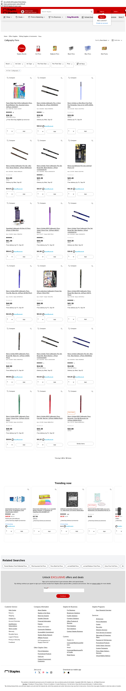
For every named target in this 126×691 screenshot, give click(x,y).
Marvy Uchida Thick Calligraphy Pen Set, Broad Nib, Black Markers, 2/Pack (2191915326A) (49, 355)
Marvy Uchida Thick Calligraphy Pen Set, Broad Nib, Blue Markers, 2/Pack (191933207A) (80, 230)
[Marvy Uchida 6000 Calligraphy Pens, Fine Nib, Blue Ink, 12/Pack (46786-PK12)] (19, 279)
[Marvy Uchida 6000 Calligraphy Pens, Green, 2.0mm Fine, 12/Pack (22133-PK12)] (19, 404)
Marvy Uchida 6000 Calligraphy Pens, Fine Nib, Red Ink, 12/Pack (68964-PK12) (50, 417)
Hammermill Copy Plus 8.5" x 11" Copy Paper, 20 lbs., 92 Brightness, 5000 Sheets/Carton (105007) (15, 510)
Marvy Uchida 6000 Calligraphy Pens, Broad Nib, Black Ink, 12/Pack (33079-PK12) (79, 293)
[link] (21, 2)
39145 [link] (13, 514)
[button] (91, 11)
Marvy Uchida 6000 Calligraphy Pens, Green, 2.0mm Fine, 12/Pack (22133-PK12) (18, 418)
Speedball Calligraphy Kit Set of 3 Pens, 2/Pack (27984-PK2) (18, 229)
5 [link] (74, 363)
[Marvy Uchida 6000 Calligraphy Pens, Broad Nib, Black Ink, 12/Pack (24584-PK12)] (19, 341)
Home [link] (5, 36)
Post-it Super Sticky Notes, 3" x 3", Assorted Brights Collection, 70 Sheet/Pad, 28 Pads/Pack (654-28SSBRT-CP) (44, 510)
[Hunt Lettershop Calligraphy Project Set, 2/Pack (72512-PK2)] (50, 279)
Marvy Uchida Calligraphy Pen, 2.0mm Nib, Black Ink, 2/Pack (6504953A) (49, 104)
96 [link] (13, 112)
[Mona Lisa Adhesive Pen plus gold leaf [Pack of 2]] (80, 153)
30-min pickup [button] (9, 524)
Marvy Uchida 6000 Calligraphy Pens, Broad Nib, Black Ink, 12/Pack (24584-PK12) (18, 355)
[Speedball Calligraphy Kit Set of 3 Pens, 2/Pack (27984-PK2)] (19, 216)
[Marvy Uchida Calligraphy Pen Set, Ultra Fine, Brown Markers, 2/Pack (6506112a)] (19, 153)
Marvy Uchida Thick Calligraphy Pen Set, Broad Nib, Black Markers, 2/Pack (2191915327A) (49, 167)
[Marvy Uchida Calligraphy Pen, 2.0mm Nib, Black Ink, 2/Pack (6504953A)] (50, 90)
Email (46, 588)
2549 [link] (68, 514)
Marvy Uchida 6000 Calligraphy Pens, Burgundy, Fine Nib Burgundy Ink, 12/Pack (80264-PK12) (79, 418)
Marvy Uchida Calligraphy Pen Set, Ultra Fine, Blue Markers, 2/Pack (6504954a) (80, 354)
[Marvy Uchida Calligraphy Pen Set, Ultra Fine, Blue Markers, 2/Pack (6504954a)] (80, 341)
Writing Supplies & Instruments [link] (28, 36)
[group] (17, 511)
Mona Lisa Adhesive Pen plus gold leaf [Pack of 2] (80, 166)
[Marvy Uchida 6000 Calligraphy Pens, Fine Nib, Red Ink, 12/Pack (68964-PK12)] (50, 404)
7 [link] (74, 300)
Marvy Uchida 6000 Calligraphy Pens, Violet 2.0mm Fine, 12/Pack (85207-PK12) (48, 230)
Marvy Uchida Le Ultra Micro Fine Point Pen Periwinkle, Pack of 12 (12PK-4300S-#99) (80, 105)
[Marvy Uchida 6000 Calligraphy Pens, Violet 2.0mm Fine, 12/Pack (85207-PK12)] (50, 216)
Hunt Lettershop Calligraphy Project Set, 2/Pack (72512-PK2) (49, 292)
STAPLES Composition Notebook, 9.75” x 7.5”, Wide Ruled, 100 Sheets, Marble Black (72, 509)
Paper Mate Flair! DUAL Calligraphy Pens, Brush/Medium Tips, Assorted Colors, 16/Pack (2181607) (19, 105)
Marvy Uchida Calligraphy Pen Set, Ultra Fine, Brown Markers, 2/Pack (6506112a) (19, 166)
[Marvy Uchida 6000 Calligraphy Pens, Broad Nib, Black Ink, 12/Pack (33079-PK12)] (80, 279)
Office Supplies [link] (13, 36)
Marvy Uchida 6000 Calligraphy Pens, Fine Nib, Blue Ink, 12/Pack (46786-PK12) (19, 292)
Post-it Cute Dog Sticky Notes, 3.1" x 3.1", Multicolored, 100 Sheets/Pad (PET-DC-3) (99, 509)
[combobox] (67, 11)
